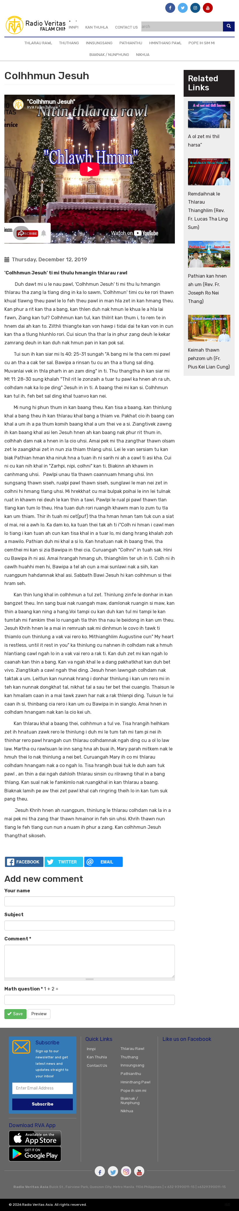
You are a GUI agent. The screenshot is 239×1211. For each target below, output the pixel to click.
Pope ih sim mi (202, 43)
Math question (23, 989)
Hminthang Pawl (165, 43)
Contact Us (126, 27)
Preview (39, 1013)
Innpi (73, 27)
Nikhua (143, 54)
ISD (227, 1205)
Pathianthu (130, 43)
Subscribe (42, 1104)
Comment (17, 939)
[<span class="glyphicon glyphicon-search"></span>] (229, 26)
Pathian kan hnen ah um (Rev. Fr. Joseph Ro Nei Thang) (207, 288)
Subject (14, 914)
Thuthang (69, 43)
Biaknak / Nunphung (109, 54)
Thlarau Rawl (38, 43)
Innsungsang (99, 43)
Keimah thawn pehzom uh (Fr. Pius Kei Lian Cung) (209, 358)
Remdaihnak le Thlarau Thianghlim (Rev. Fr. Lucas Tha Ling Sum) (208, 210)
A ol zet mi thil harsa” (203, 141)
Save (17, 1013)
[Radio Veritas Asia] (45, 24)
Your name (17, 890)
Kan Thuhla (96, 27)
